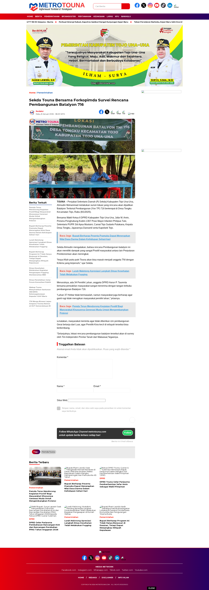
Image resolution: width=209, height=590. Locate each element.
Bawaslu (126, 16)
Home (30, 16)
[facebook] (138, 7)
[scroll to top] (200, 585)
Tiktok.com (115, 570)
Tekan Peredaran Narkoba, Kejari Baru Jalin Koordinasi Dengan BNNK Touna (155, 22)
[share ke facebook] (102, 113)
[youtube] (157, 7)
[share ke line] (125, 113)
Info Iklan (123, 577)
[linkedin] (170, 7)
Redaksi (40, 111)
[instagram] (151, 7)
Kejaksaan (98, 16)
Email (97, 386)
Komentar (62, 357)
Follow (127, 432)
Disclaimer (107, 577)
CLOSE (151, 588)
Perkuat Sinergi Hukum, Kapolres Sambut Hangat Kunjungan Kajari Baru (78, 22)
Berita (38, 16)
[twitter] (144, 7)
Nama (60, 386)
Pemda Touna (48, 452)
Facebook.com (69, 570)
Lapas (110, 16)
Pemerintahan (51, 16)
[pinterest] (177, 7)
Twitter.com (127, 570)
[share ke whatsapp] (113, 113)
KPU (117, 16)
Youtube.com (141, 570)
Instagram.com (85, 570)
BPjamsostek (69, 16)
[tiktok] (164, 7)
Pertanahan (84, 16)
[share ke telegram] (119, 113)
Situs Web (62, 400)
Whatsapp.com (101, 570)
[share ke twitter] (108, 113)
